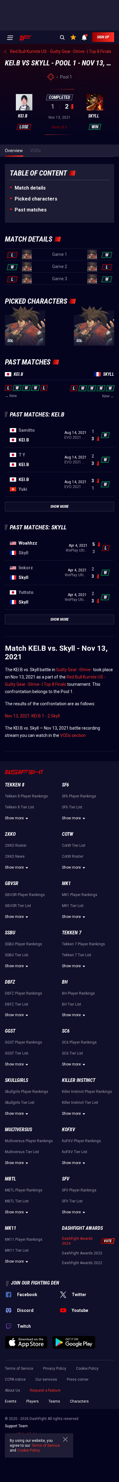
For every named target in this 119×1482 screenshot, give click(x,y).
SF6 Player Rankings (79, 796)
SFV (65, 1179)
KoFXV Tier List (74, 1152)
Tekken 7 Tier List (76, 955)
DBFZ (10, 982)
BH (65, 982)
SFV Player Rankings (79, 1190)
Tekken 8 (14, 785)
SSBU (10, 933)
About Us (12, 1390)
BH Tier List (71, 1004)
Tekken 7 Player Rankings (83, 944)
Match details (30, 188)
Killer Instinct (78, 1080)
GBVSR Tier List (18, 906)
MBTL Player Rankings (23, 1190)
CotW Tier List (73, 845)
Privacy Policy (54, 1368)
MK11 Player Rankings (23, 1239)
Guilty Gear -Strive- (74, 669)
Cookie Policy (87, 1368)
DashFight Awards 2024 (77, 1241)
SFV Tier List (72, 1201)
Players (32, 1401)
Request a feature (45, 1390)
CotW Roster (72, 856)
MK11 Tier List (17, 1250)
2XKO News (15, 856)
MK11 (10, 1228)
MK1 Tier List (73, 906)
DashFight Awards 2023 (82, 1253)
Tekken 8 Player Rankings (26, 796)
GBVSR (11, 883)
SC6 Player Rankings (79, 1042)
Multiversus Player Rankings (29, 1141)
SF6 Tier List (72, 807)
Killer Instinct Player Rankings (87, 1092)
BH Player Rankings (78, 993)
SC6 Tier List (72, 1053)
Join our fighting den (35, 1283)
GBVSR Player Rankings (25, 895)
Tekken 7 (71, 933)
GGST (10, 1031)
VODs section (73, 735)
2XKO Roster (16, 845)
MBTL (10, 1179)
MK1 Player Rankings (79, 895)
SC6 (66, 1031)
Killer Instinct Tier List (80, 1102)
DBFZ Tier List (16, 1004)
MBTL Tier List (17, 1201)
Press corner (77, 1379)
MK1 (66, 883)
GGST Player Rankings (23, 1042)
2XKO (10, 834)
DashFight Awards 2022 (82, 1263)
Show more (14, 818)
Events (10, 1401)
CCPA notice (15, 1379)
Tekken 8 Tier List (19, 807)
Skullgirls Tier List (19, 1102)
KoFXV (68, 1129)
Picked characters (36, 199)
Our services (46, 1379)
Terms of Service (19, 1368)
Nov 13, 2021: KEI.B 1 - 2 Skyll (32, 715)
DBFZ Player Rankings (23, 993)
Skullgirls (16, 1080)
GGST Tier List (16, 1053)
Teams (54, 1401)
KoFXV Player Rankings (81, 1141)
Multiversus (18, 1129)
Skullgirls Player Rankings (26, 1092)
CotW (67, 834)
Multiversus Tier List (22, 1152)
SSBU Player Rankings (23, 944)
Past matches (31, 210)
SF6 (65, 785)
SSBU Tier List (16, 955)
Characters (79, 1401)
